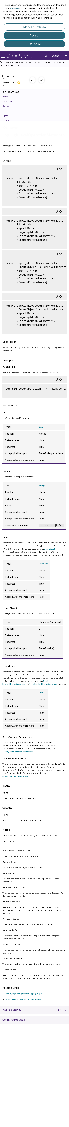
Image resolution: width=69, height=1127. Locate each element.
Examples (6, 106)
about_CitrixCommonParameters (17, 752)
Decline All (34, 44)
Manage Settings (34, 27)
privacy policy (16, 8)
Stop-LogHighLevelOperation (43, 684)
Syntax (5, 96)
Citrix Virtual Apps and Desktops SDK (23, 62)
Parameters (7, 111)
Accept (34, 35)
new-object (49, 549)
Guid (41, 427)
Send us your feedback (14, 1020)
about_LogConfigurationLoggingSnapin (24, 994)
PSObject (43, 564)
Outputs (6, 120)
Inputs (5, 116)
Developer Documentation (26, 56)
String (42, 485)
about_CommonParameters (15, 776)
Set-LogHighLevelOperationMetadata (23, 999)
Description (7, 101)
